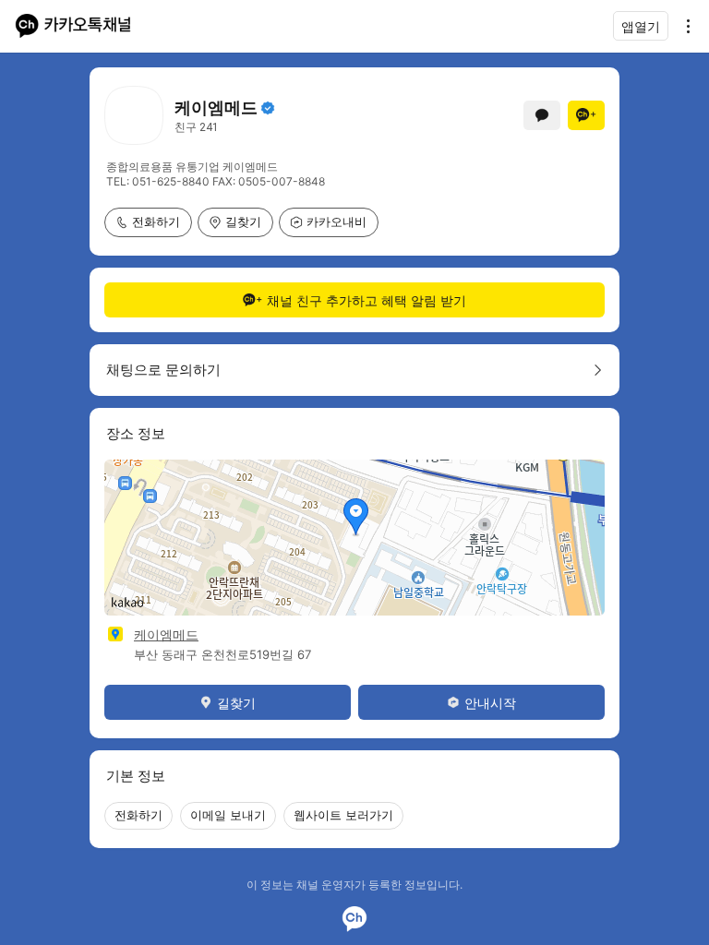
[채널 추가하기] (586, 115)
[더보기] (683, 26)
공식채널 (267, 108)
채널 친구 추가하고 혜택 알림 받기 (366, 300)
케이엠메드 (166, 634)
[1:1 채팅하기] (541, 115)
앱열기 (640, 26)
